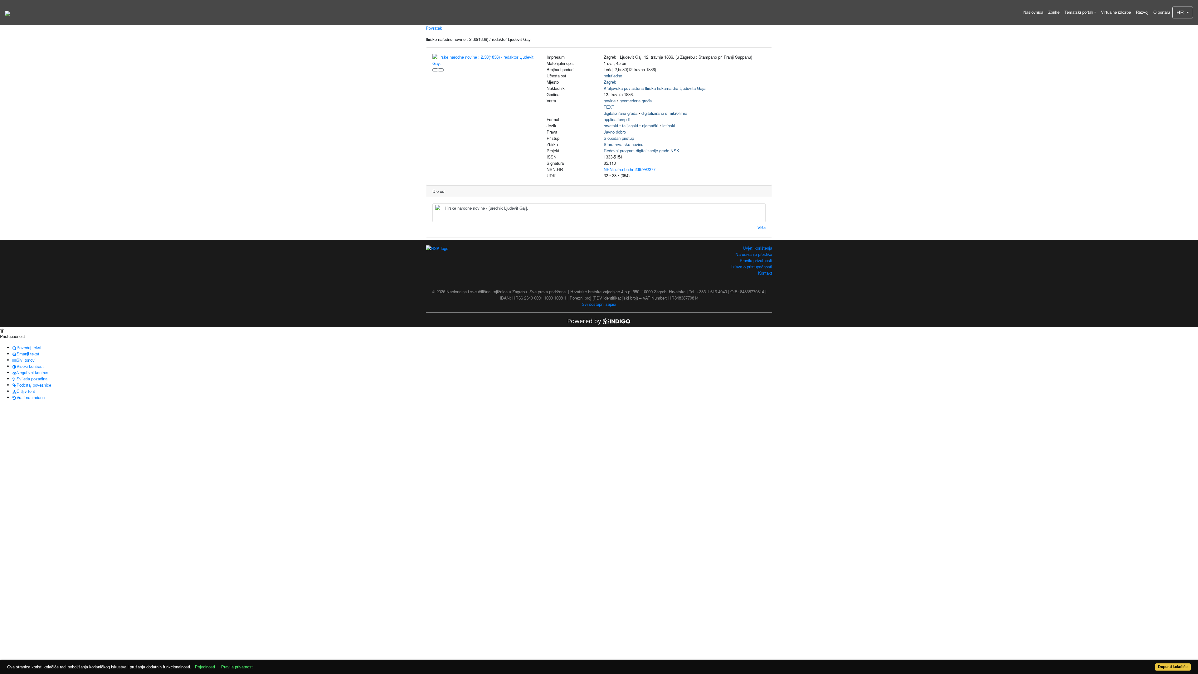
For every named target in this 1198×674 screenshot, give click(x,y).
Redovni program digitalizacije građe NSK (641, 151)
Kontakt (765, 273)
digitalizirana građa (620, 113)
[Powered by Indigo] (599, 321)
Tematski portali (1078, 12)
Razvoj (1142, 12)
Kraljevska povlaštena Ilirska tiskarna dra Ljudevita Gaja (654, 88)
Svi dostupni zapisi (599, 304)
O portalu (1161, 12)
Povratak (434, 28)
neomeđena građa (636, 101)
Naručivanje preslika (753, 254)
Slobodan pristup (619, 138)
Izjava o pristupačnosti (751, 267)
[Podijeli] (441, 69)
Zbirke (1053, 12)
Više (761, 228)
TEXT (609, 107)
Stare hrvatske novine (623, 144)
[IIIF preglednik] (435, 69)
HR (1180, 12)
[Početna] (7, 12)
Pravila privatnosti (756, 260)
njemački (650, 126)
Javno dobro (615, 132)
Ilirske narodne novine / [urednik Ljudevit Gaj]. (486, 208)
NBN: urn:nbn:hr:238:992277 (629, 169)
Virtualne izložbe (1116, 12)
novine (610, 101)
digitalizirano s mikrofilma (664, 113)
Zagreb (610, 82)
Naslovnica (1033, 12)
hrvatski (611, 126)
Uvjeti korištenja (757, 248)
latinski (668, 126)
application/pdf (617, 119)
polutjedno (613, 76)
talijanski (630, 126)
